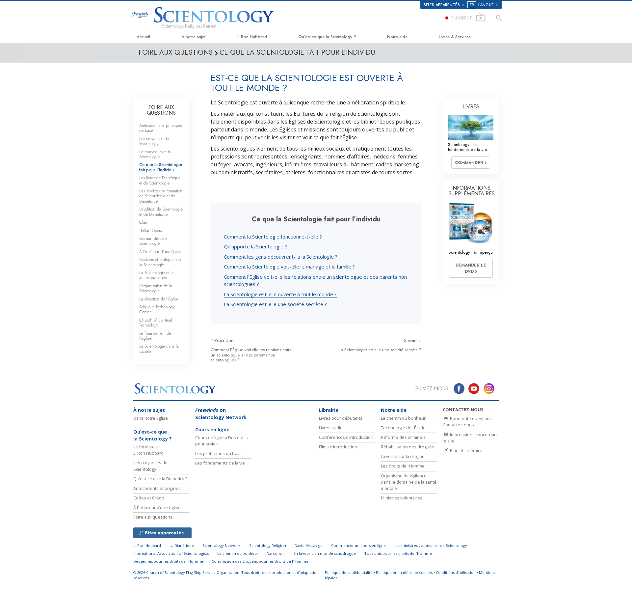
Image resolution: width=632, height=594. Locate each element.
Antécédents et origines (157, 488)
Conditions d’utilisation (456, 572)
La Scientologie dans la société (159, 348)
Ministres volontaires (401, 498)
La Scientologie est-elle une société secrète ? (275, 304)
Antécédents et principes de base (160, 127)
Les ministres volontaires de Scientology (430, 545)
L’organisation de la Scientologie (155, 288)
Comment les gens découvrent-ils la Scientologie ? (280, 256)
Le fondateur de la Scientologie (155, 154)
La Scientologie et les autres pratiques (157, 275)
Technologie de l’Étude (403, 428)
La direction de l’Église (158, 299)
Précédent (224, 340)
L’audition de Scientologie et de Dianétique (161, 211)
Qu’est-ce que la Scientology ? (327, 37)
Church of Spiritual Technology (155, 322)
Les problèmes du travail (219, 453)
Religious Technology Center (157, 309)
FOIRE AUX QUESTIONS (161, 110)
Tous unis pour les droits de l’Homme (398, 553)
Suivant (411, 340)
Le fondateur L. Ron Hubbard (148, 450)
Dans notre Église (150, 418)
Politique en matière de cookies (404, 572)
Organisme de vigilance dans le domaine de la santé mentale (408, 482)
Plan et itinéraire (465, 450)
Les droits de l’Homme (403, 466)
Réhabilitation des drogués (407, 447)
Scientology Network (221, 545)
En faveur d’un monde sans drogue (325, 553)
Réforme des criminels (403, 437)
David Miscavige (309, 545)
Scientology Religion (267, 545)
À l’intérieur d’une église (160, 251)
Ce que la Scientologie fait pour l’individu (160, 167)
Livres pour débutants (340, 418)
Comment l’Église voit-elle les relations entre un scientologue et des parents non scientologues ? (251, 355)
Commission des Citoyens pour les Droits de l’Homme (260, 561)
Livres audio (331, 428)
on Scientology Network (221, 413)
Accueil (143, 37)
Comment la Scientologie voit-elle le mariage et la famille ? (289, 266)
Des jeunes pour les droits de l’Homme (168, 561)
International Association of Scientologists (171, 553)
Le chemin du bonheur (403, 418)
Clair (143, 222)
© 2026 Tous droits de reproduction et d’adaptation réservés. (226, 575)
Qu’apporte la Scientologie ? (255, 246)
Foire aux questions (152, 517)
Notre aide (397, 37)
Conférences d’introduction (346, 437)
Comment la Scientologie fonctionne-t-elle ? (273, 236)
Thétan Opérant (152, 230)
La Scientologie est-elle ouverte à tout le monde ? (280, 294)
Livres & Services (455, 37)
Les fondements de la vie (220, 463)
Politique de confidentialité (349, 572)
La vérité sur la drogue (403, 456)
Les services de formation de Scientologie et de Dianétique (160, 196)
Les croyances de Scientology (154, 141)
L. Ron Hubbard (252, 37)
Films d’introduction (338, 447)
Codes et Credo (148, 498)
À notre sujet (193, 37)
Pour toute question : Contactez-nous (467, 421)
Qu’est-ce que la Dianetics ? (160, 479)
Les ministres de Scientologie (153, 240)
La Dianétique (182, 545)
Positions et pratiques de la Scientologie (160, 262)
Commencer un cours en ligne (358, 545)
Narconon (276, 553)
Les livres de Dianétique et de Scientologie (159, 180)
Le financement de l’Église (155, 335)
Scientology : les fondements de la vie (467, 147)
